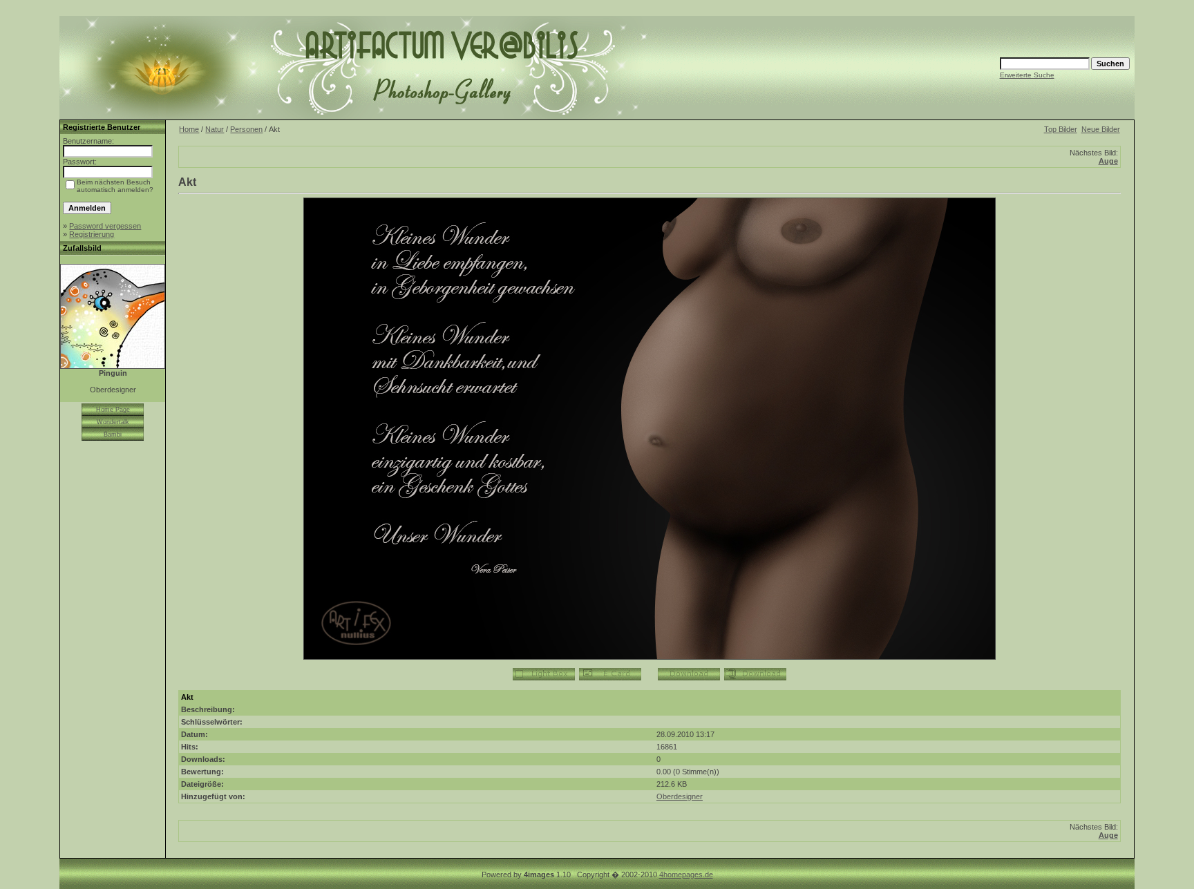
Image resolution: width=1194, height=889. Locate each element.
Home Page (113, 409)
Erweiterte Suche (1027, 75)
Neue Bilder (1100, 129)
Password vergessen (105, 226)
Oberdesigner (679, 796)
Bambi (113, 434)
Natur (214, 129)
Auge (1108, 161)
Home (189, 129)
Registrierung (91, 234)
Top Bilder (1060, 129)
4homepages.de (686, 874)
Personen (246, 129)
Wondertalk (113, 422)
